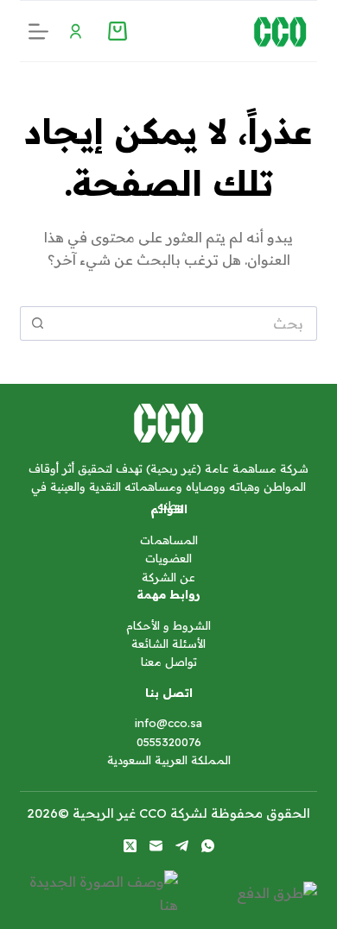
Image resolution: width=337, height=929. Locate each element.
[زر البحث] (37, 323)
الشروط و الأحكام (168, 625)
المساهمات (169, 540)
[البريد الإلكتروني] (155, 845)
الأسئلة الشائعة (168, 643)
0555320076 (169, 742)
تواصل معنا (169, 662)
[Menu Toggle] (76, 31)
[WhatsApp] (207, 845)
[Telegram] (181, 845)
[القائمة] (38, 31)
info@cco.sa (168, 723)
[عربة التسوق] (117, 31)
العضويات (168, 558)
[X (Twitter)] (130, 845)
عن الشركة (168, 577)
